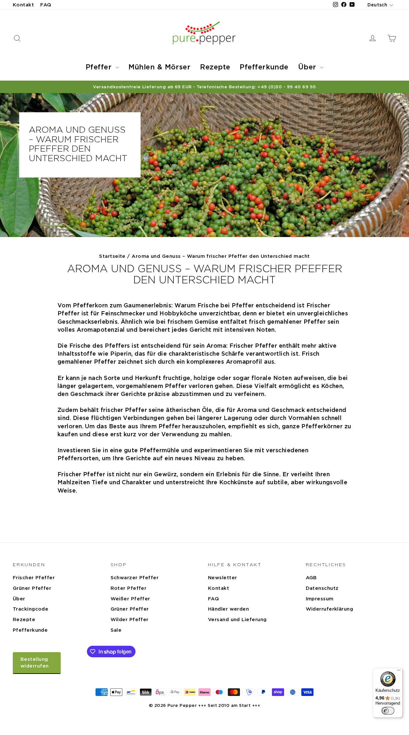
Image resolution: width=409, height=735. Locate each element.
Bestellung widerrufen (34, 662)
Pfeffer (100, 67)
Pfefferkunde (264, 67)
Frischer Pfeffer (34, 578)
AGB (311, 578)
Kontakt (23, 5)
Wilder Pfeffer (130, 619)
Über (308, 67)
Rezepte (215, 67)
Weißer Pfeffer (130, 599)
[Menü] (399, 672)
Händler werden (228, 609)
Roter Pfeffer (129, 588)
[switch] (388, 711)
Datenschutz (322, 588)
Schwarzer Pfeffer (135, 578)
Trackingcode (30, 609)
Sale (116, 630)
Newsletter (222, 578)
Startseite (112, 256)
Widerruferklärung (329, 609)
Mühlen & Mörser (159, 67)
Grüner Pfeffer (32, 588)
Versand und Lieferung (237, 619)
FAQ (45, 5)
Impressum (320, 599)
